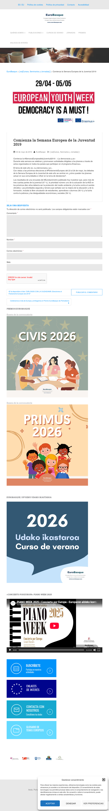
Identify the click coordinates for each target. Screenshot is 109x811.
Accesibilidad (83, 4)
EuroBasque (40, 152)
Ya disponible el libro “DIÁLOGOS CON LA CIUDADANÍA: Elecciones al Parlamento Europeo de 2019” (35, 292)
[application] (54, 626)
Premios (82, 32)
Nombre (11, 239)
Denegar (71, 803)
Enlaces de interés (19, 43)
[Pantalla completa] (99, 650)
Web (9, 262)
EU (22, 4)
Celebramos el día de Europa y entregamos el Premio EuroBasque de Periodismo (39, 301)
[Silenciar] (94, 650)
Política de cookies (35, 4)
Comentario (12, 213)
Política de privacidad (55, 4)
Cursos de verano (55, 32)
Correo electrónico (15, 250)
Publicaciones (35, 32)
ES (19, 4)
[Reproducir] (10, 650)
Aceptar (50, 803)
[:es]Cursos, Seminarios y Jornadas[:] (64, 152)
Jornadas (70, 32)
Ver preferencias (93, 803)
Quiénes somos (17, 32)
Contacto (71, 4)
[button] (103, 779)
